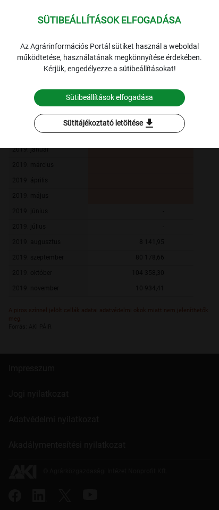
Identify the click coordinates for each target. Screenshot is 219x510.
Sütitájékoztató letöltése (109, 123)
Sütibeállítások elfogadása (109, 97)
